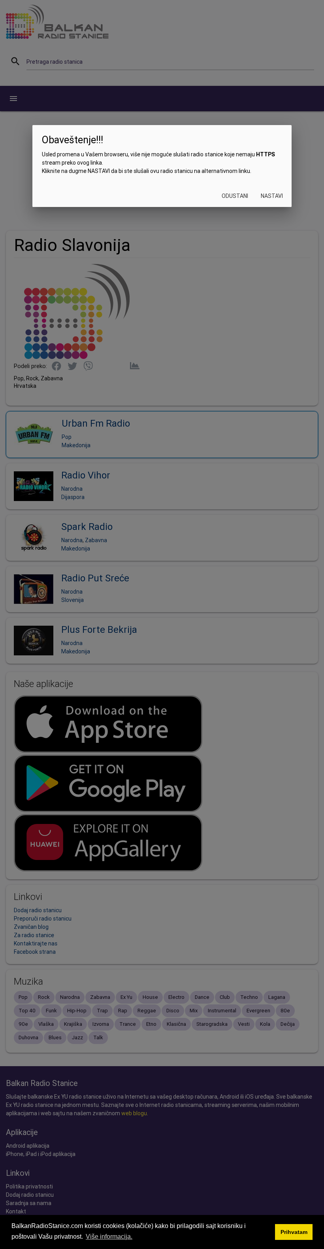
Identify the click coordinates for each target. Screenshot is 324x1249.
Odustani (235, 195)
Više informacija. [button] (109, 1236)
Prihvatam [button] (294, 1232)
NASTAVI (272, 195)
